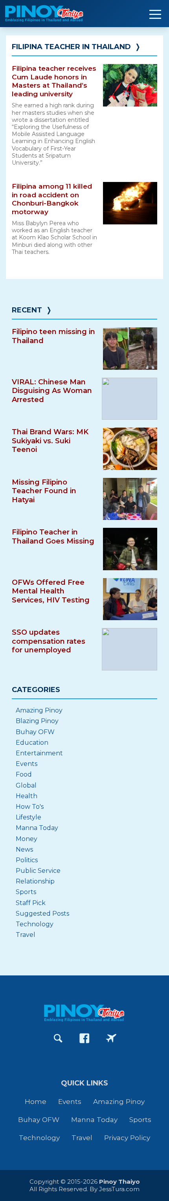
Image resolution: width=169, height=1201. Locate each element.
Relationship (35, 881)
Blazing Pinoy (37, 721)
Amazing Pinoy (39, 710)
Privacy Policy (127, 1137)
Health (26, 796)
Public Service (38, 870)
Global (26, 785)
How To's (30, 806)
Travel (25, 934)
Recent (27, 310)
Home (35, 1101)
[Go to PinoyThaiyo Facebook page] (84, 1038)
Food (24, 774)
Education (32, 742)
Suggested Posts (42, 913)
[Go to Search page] (58, 1038)
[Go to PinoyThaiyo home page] (55, 13)
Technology (34, 924)
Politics (27, 860)
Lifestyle (28, 817)
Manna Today (37, 828)
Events (26, 764)
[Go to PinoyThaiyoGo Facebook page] (111, 1038)
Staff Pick (31, 903)
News (24, 849)
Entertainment (39, 753)
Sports (26, 892)
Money (26, 839)
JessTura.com (119, 1189)
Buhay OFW (35, 732)
